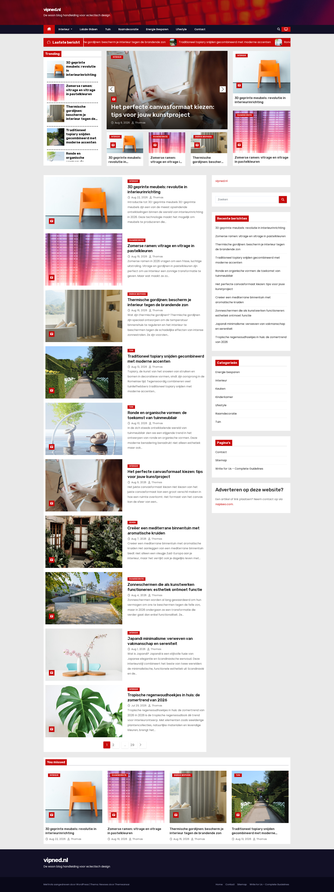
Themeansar (122, 884)
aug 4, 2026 (139, 595)
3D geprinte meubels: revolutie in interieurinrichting (125, 162)
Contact (199, 29)
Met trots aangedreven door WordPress (66, 884)
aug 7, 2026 (126, 122)
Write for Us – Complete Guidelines (239, 469)
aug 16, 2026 (139, 310)
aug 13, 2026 (139, 367)
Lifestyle (181, 29)
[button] (278, 29)
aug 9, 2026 (139, 482)
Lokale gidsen (89, 29)
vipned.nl (52, 9)
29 (132, 745)
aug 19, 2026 (139, 256)
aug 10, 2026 (139, 423)
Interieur (64, 29)
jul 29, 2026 (139, 705)
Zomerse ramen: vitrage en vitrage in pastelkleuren (80, 90)
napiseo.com (224, 504)
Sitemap (221, 460)
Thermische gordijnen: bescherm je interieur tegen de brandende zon (80, 115)
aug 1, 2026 (138, 649)
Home (219, 884)
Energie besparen (157, 29)
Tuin (108, 29)
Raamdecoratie (128, 29)
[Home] (49, 29)
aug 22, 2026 (140, 197)
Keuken (119, 57)
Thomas (143, 122)
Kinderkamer (224, 397)
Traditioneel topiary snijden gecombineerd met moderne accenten (81, 136)
